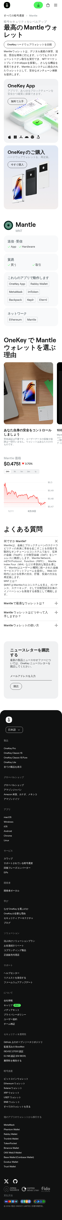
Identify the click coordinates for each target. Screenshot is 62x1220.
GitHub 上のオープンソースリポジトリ (23, 1042)
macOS (7, 817)
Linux (6, 840)
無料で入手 (17, 101)
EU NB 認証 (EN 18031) (15, 1056)
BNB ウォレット (12, 1102)
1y (35, 471)
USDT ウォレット (12, 1097)
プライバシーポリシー (15, 1014)
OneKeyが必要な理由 (15, 913)
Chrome (8, 835)
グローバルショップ (14, 785)
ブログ (7, 922)
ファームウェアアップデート (18, 982)
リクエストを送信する (15, 977)
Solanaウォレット (13, 1088)
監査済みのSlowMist (14, 1046)
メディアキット (11, 1010)
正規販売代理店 (11, 955)
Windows (8, 822)
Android (8, 831)
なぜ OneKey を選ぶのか (16, 909)
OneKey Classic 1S (13, 753)
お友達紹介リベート (14, 945)
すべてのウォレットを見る (17, 1106)
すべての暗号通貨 (14, 15)
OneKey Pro (10, 748)
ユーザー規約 (10, 1019)
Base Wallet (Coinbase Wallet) (19, 1157)
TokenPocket (10, 1143)
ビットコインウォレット (16, 1079)
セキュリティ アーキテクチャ (18, 918)
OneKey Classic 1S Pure (15, 757)
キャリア (8, 1005)
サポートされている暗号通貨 (18, 863)
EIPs (6, 872)
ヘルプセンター (11, 973)
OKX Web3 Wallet (13, 1152)
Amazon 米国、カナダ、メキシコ (20, 794)
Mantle (33, 15)
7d (15, 471)
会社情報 (8, 1000)
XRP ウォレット (11, 1092)
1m (22, 471)
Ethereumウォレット (14, 1083)
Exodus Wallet (11, 1162)
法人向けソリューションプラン (19, 941)
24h (7, 471)
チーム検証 (9, 1024)
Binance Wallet (11, 1148)
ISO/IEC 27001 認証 (13, 1051)
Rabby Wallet (10, 1134)
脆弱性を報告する (13, 1060)
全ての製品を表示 (13, 767)
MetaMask (9, 1125)
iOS (5, 826)
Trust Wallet (10, 1166)
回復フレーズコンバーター (17, 868)
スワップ (8, 858)
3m (28, 471)
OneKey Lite (10, 762)
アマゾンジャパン (13, 789)
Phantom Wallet (12, 1129)
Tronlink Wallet (11, 1138)
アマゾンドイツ (11, 799)
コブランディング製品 (15, 950)
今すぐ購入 (17, 164)
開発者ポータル (11, 890)
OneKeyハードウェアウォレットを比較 (29, 44)
